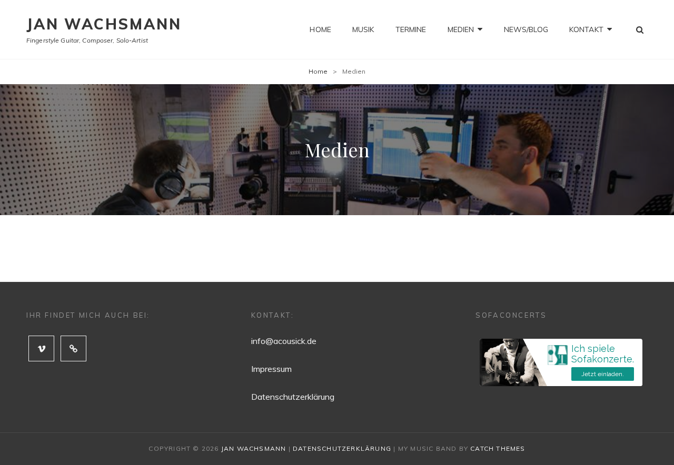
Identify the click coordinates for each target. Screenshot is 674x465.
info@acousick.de (283, 341)
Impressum (271, 368)
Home (320, 29)
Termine (411, 29)
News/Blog (526, 29)
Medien (461, 29)
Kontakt (586, 29)
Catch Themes (497, 448)
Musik (363, 29)
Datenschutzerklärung (292, 396)
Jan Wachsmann (103, 24)
